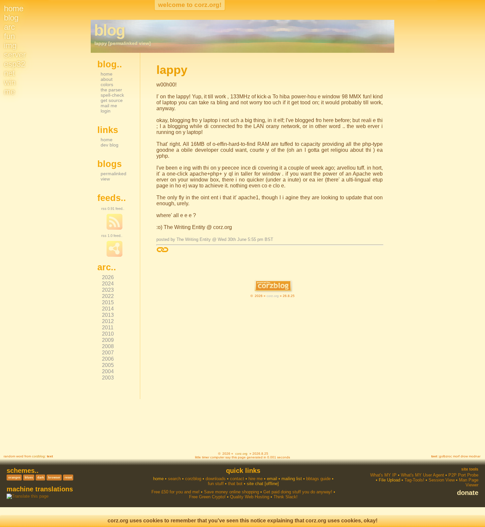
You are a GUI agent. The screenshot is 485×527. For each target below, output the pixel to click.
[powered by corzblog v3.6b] (273, 286)
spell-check (112, 95)
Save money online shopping (231, 491)
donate (467, 492)
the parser (111, 89)
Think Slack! (286, 496)
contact (237, 478)
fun (9, 36)
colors (107, 84)
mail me (109, 105)
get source (112, 100)
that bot (235, 483)
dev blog (109, 145)
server (15, 54)
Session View (442, 480)
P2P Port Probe (463, 475)
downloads (216, 478)
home (13, 8)
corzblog (38, 456)
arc (9, 26)
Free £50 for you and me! (175, 491)
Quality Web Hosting (249, 496)
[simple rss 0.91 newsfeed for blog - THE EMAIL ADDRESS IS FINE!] (114, 228)
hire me (255, 478)
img (10, 45)
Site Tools (469, 469)
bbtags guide (318, 478)
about (107, 79)
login (106, 111)
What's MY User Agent (422, 475)
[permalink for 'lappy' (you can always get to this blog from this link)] (162, 249)
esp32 (14, 63)
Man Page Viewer (468, 482)
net (9, 73)
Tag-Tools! (414, 480)
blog (11, 17)
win (10, 82)
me (9, 91)
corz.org (273, 296)
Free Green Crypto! (207, 496)
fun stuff (216, 483)
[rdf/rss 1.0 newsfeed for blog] (114, 255)
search (174, 478)
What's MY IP (383, 475)
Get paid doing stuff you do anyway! (297, 491)
